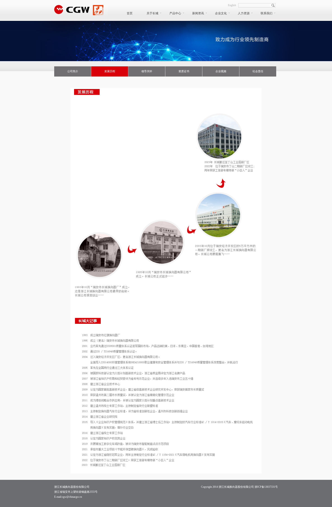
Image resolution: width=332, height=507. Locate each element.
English (232, 5)
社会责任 (258, 71)
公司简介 (72, 71)
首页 (130, 13)
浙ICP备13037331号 (266, 486)
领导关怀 (146, 71)
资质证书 (183, 71)
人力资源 (244, 13)
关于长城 (152, 13)
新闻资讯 (198, 13)
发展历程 (109, 71)
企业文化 (221, 13)
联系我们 (266, 13)
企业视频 (220, 71)
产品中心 (175, 13)
